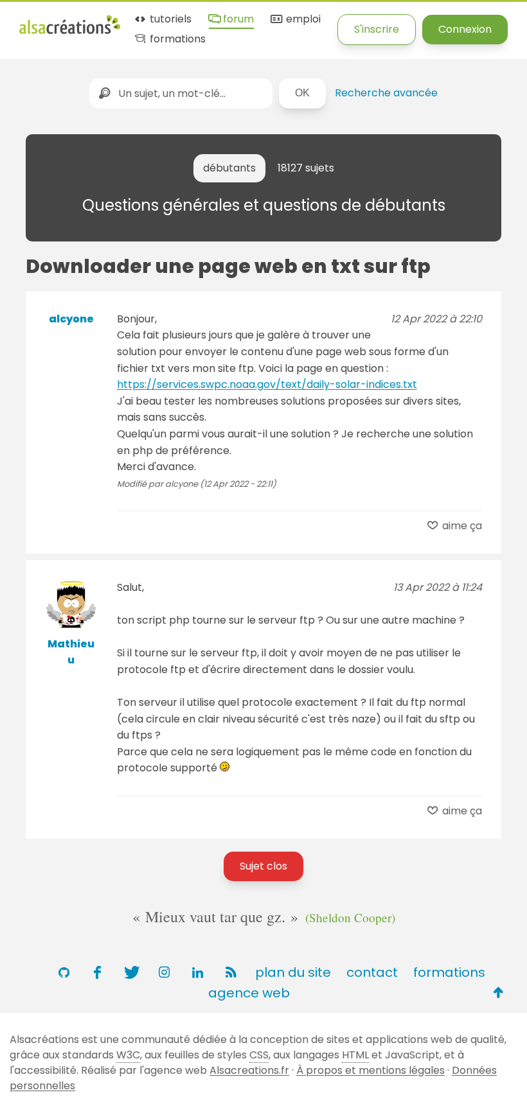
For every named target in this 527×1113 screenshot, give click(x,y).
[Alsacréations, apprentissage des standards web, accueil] (69, 32)
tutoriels (169, 19)
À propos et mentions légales (370, 1070)
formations (176, 39)
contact (372, 972)
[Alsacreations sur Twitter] (130, 972)
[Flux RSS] (231, 972)
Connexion (465, 29)
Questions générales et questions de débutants (263, 205)
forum (237, 19)
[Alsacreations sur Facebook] (97, 972)
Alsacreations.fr (249, 1070)
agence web (249, 993)
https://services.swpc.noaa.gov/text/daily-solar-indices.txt (267, 384)
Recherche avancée (386, 92)
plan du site (293, 972)
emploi (301, 19)
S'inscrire (376, 29)
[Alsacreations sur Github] (64, 972)
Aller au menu (54, 20)
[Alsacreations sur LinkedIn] (197, 972)
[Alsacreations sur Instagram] (164, 972)
